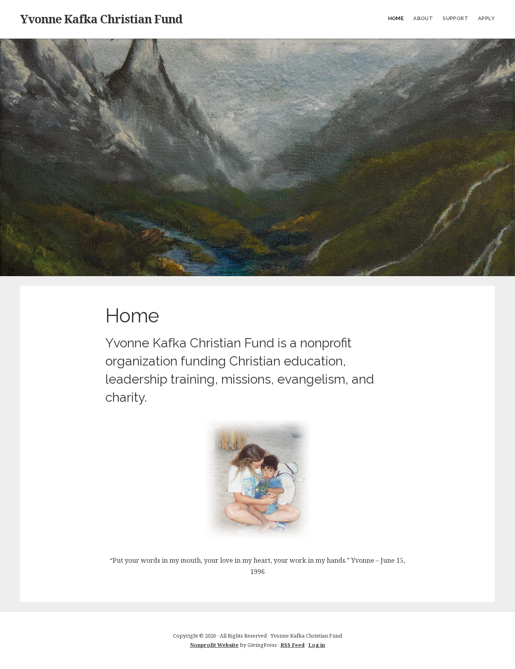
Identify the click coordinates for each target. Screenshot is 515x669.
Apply (486, 18)
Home (396, 18)
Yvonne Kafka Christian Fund (101, 19)
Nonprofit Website (214, 644)
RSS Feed (292, 644)
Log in (316, 644)
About (423, 18)
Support (455, 18)
